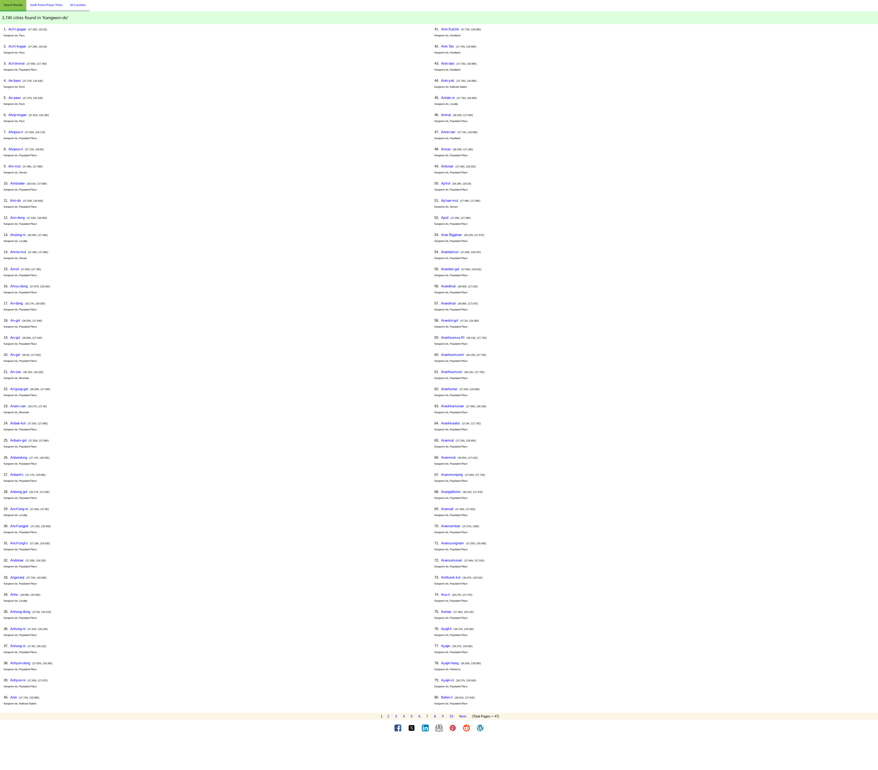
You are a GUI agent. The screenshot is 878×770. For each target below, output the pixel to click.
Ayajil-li (446, 629)
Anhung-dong (20, 612)
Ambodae (17, 183)
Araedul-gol (449, 320)
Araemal (447, 440)
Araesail (447, 509)
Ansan (446, 149)
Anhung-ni (17, 629)
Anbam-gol (18, 440)
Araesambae (450, 526)
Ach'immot (16, 63)
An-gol (15, 320)
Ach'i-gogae (17, 29)
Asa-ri (445, 594)
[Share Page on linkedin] (426, 728)
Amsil (14, 269)
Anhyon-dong (20, 663)
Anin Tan (447, 46)
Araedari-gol (450, 269)
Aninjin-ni (448, 98)
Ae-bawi (14, 80)
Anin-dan (447, 63)
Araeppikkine (450, 492)
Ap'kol (445, 183)
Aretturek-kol (450, 577)
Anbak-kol (17, 423)
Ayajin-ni (447, 680)
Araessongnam (452, 543)
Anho (14, 594)
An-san (15, 372)
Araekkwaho (450, 423)
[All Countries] (95, 3)
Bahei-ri (446, 697)
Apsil (444, 218)
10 (451, 716)
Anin (13, 697)
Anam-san (18, 406)
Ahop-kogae (17, 115)
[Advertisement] (439, 752)
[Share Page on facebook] (398, 728)
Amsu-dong (19, 286)
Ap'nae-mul (449, 200)
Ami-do (15, 200)
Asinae (446, 612)
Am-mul (14, 166)
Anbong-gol (18, 492)
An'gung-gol (19, 389)
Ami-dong (17, 218)
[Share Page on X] (412, 728)
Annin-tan (448, 132)
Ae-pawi (14, 98)
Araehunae (449, 389)
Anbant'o (16, 474)
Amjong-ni (17, 235)
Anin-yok (447, 80)
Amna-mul (18, 252)
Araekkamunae (452, 406)
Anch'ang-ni (19, 509)
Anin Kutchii (450, 29)
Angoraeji (17, 577)
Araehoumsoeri (452, 355)
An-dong (16, 303)
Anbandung (18, 457)
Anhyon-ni (17, 680)
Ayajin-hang (450, 663)
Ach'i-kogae (17, 46)
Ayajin (445, 646)
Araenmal (448, 457)
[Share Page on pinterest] (453, 728)
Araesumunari (451, 560)
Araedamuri (449, 252)
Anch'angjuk (19, 526)
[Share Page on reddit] (467, 728)
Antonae (447, 166)
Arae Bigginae (451, 235)
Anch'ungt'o (19, 543)
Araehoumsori (451, 372)
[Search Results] (91, 3)
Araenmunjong (452, 474)
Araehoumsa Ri (452, 337)
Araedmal (448, 286)
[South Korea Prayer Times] (93, 3)
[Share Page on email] (439, 728)
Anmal (446, 115)
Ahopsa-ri (15, 132)
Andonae (17, 560)
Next (462, 716)
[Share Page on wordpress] (480, 728)
